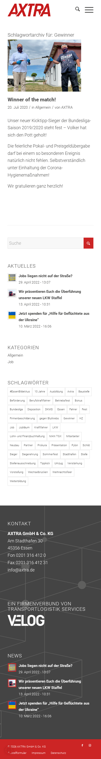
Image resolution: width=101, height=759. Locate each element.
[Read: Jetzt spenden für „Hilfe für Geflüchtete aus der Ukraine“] (12, 315)
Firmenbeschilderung (22, 418)
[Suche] (75, 10)
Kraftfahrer (41, 427)
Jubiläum (24, 427)
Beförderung (17, 400)
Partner (28, 445)
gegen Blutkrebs (49, 418)
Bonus (78, 400)
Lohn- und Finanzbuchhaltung (27, 436)
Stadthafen (69, 454)
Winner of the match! (32, 100)
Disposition (33, 409)
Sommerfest (50, 454)
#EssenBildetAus (20, 391)
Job (10, 362)
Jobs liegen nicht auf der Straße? (45, 276)
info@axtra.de (21, 569)
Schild (86, 445)
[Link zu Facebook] (82, 745)
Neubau (14, 445)
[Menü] (86, 10)
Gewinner (69, 418)
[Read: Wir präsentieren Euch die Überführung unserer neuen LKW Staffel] (12, 293)
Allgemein (43, 107)
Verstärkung (74, 463)
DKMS (49, 409)
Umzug (58, 463)
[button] (9, 750)
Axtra (70, 391)
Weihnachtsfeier (62, 472)
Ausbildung (56, 391)
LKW (55, 427)
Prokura (42, 445)
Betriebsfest (62, 400)
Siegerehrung (30, 454)
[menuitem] (75, 10)
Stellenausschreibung (23, 463)
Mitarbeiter (72, 436)
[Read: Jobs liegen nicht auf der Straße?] (12, 277)
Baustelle (83, 391)
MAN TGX (55, 436)
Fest (84, 409)
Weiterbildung (18, 481)
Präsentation (59, 445)
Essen (61, 409)
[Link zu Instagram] (89, 745)
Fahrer (73, 409)
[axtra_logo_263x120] (42, 10)
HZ (81, 418)
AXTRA (67, 107)
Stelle (84, 454)
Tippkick (45, 463)
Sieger (13, 454)
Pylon (75, 445)
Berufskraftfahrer (39, 400)
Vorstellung (16, 472)
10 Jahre (40, 391)
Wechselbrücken (38, 472)
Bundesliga (16, 409)
